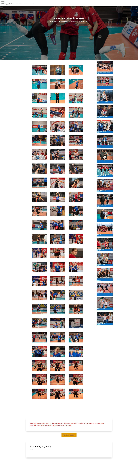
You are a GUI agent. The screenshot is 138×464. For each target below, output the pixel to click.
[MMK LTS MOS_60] (76, 342)
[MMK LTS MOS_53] (57, 314)
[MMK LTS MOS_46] (39, 285)
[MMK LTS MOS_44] (57, 271)
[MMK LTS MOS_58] (39, 342)
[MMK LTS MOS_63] (76, 356)
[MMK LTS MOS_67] (39, 384)
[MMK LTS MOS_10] (39, 117)
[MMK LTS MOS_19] (39, 159)
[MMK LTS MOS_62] (57, 356)
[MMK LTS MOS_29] (57, 201)
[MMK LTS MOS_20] (57, 159)
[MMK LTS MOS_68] (57, 384)
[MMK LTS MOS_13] (39, 131)
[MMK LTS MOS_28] (39, 201)
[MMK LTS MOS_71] (57, 398)
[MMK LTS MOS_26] (57, 187)
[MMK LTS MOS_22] (39, 173)
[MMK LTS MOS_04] (39, 89)
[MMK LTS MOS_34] (39, 229)
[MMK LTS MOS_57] (76, 328)
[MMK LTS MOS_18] (76, 145)
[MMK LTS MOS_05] (57, 89)
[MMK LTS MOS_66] (76, 370)
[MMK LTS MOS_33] (76, 215)
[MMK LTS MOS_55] (39, 328)
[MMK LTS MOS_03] (76, 75)
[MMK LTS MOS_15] (76, 131)
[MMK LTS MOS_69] (76, 384)
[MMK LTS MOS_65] (57, 370)
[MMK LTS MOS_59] (57, 342)
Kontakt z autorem (69, 435)
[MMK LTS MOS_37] (39, 243)
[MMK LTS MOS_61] (39, 356)
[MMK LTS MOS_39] (76, 243)
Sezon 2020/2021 (83, 21)
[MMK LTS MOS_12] (76, 117)
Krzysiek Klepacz (63, 21)
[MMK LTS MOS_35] (57, 229)
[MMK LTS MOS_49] (39, 300)
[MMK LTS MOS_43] (39, 271)
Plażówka (18, 3)
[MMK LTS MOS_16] (39, 145)
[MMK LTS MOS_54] (76, 314)
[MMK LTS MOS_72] (76, 398)
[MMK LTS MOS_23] (57, 173)
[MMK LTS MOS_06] (76, 89)
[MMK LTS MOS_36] (76, 229)
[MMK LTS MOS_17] (57, 145)
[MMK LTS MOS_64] (39, 370)
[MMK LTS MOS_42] (76, 257)
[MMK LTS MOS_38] (57, 243)
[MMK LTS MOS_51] (76, 300)
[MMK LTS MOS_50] (57, 300)
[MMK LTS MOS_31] (39, 215)
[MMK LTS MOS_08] (57, 103)
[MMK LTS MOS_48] (76, 285)
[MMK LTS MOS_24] (76, 173)
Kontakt (32, 3)
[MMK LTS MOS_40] (39, 257)
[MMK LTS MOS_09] (76, 103)
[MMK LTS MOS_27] (76, 187)
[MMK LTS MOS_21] (76, 159)
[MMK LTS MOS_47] (57, 285)
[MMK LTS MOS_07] (39, 103)
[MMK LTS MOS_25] (39, 187)
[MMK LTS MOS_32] (57, 215)
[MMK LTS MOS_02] (57, 75)
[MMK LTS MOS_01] (39, 75)
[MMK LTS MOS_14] (57, 131)
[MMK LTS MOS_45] (76, 271)
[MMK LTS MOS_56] (57, 328)
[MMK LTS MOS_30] (76, 201)
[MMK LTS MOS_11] (57, 117)
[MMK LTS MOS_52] (39, 314)
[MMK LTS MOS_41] (57, 257)
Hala (25, 3)
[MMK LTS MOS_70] (39, 398)
